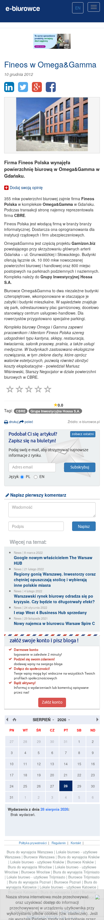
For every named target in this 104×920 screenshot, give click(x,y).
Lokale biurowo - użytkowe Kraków (37, 862)
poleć (28, 421)
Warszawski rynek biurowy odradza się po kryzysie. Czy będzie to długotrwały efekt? (54, 598)
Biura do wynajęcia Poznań (30, 882)
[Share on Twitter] (23, 87)
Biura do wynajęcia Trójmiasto (76, 872)
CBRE (21, 411)
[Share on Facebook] (51, 87)
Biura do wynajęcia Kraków (79, 856)
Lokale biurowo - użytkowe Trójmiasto (36, 877)
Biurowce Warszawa (40, 856)
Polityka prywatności (33, 843)
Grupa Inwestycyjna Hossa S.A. (55, 411)
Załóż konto (52, 702)
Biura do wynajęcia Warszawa (30, 851)
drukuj (13, 421)
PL (28, 477)
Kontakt (76, 843)
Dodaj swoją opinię (26, 187)
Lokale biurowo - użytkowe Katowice (68, 887)
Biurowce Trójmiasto (84, 877)
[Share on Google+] (37, 87)
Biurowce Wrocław (36, 872)
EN (77, 8)
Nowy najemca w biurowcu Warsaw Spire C (54, 623)
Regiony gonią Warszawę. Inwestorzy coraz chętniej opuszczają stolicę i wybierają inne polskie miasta (55, 579)
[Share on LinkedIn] (9, 87)
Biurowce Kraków (81, 862)
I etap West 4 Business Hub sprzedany (50, 612)
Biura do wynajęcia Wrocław (30, 867)
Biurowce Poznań (68, 882)
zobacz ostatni (83, 434)
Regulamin (59, 843)
